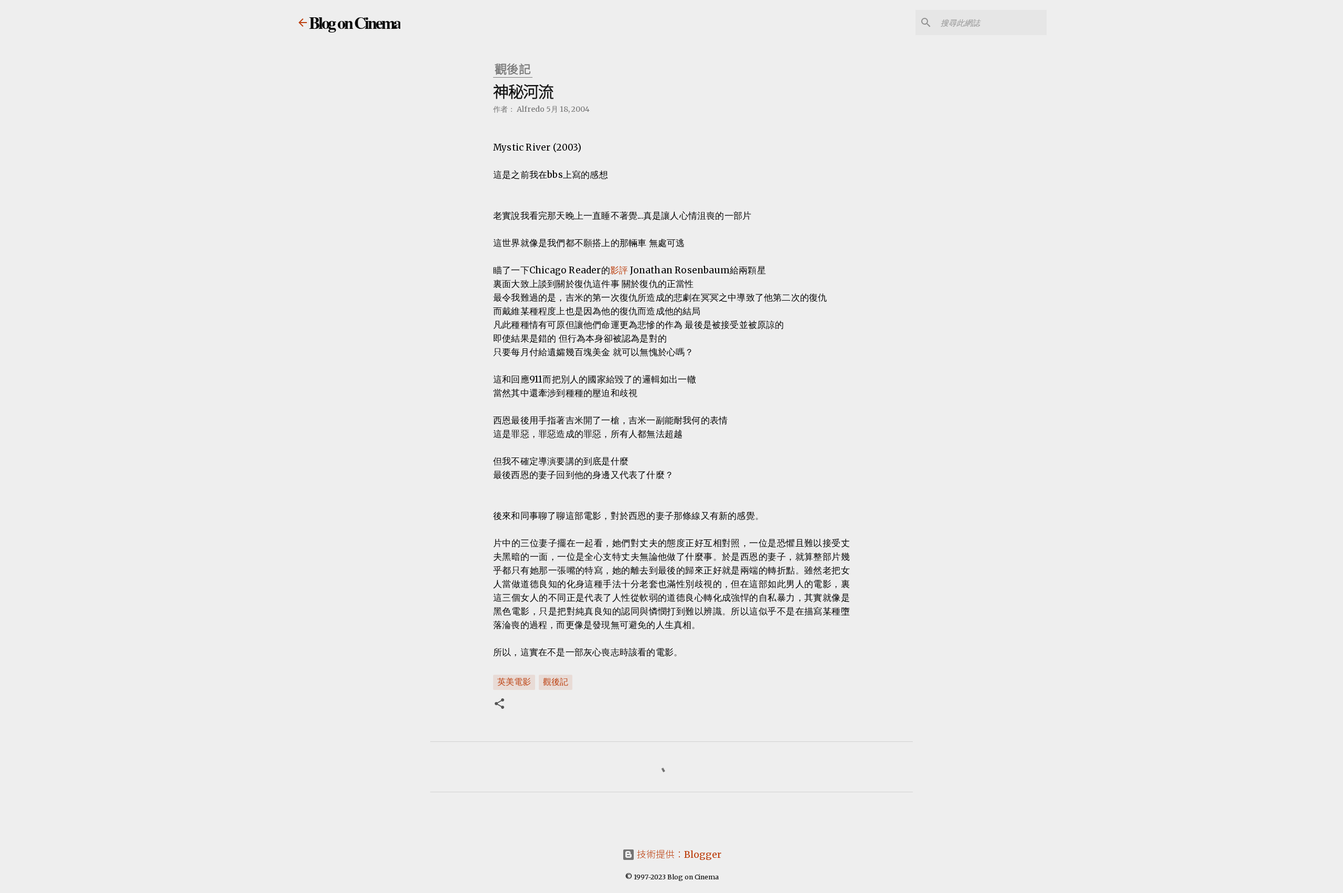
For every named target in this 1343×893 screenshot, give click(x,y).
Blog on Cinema (354, 22)
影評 (619, 270)
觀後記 (555, 681)
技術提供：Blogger (678, 854)
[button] (499, 704)
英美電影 (514, 681)
